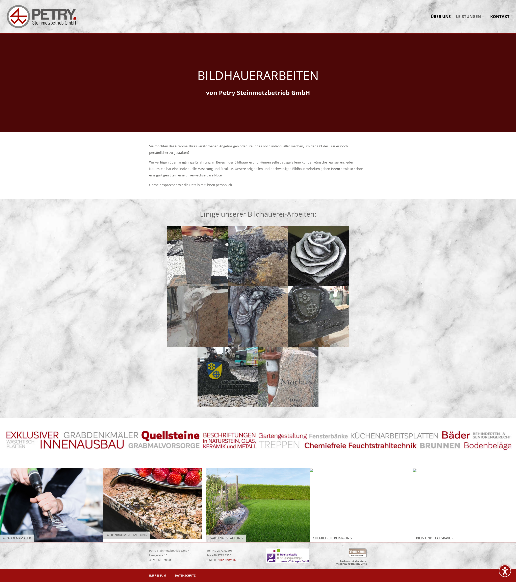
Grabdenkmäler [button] (17, 538)
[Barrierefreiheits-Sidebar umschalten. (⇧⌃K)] (505, 571)
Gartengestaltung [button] (226, 538)
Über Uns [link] (441, 17)
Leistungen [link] (468, 17)
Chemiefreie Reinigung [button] (332, 538)
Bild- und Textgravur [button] (435, 538)
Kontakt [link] (500, 17)
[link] (41, 16)
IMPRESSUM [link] (157, 575)
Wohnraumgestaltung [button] (126, 535)
